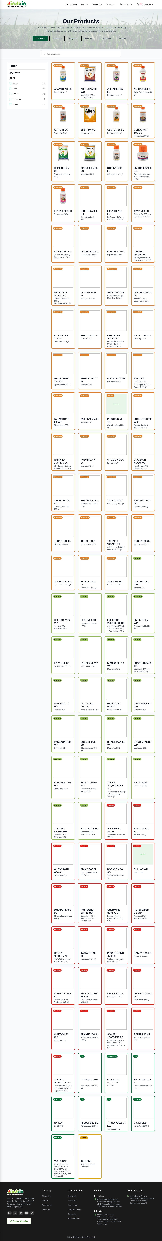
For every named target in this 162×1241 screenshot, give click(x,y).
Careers (109, 4)
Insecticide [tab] (57, 39)
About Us (84, 4)
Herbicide (72, 1196)
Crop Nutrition (74, 1209)
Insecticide (72, 1205)
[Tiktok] (32, 1213)
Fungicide (72, 1200)
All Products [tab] (40, 38)
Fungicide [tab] (73, 39)
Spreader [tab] (122, 39)
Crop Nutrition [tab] (105, 39)
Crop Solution (71, 4)
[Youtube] (26, 1213)
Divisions (46, 1209)
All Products (73, 1218)
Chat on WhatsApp (20, 1221)
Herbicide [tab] (88, 39)
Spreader (72, 1214)
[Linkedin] (21, 1213)
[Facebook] (9, 1213)
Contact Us (47, 1205)
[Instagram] (15, 1213)
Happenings (97, 4)
